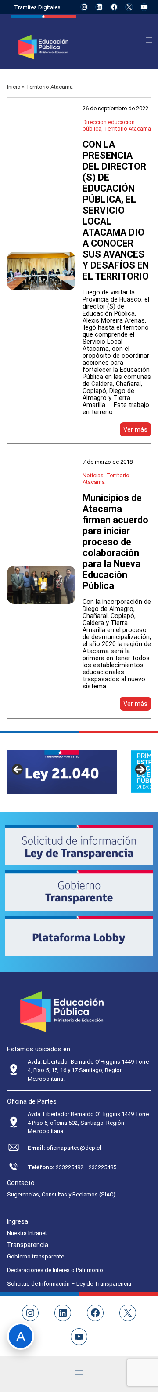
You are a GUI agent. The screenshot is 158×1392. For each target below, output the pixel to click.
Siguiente (140, 770)
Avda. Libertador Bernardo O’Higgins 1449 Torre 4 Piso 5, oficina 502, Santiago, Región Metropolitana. (88, 1122)
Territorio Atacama (127, 128)
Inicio (14, 87)
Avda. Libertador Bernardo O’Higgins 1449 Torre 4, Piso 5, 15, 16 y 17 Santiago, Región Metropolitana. (88, 1070)
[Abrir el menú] (149, 40)
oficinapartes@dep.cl (74, 1148)
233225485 (102, 1167)
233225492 (70, 1167)
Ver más (137, 430)
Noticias (93, 475)
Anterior (18, 770)
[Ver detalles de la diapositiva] (62, 772)
